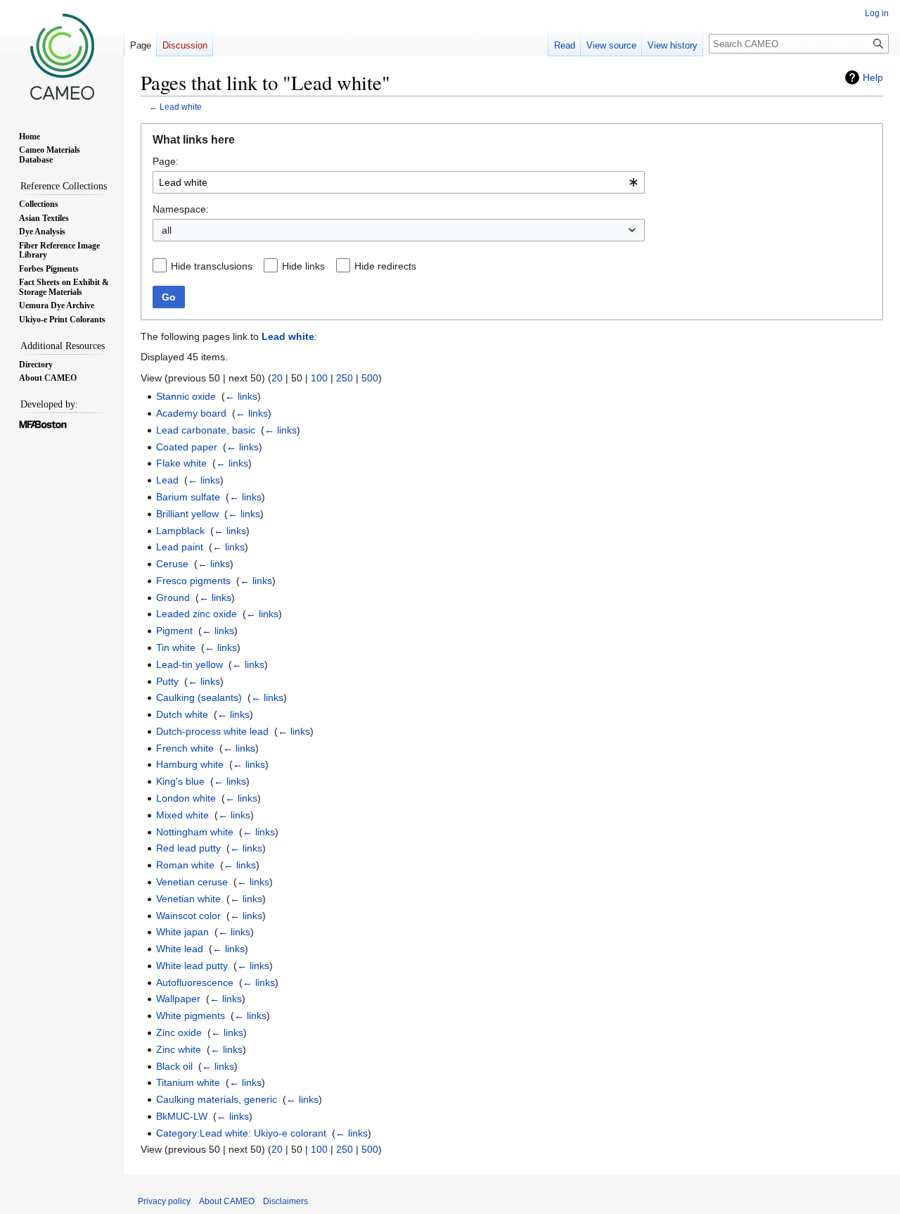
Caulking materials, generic (216, 1099)
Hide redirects (385, 266)
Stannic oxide (186, 396)
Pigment (174, 630)
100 (319, 378)
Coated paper (186, 447)
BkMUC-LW (181, 1116)
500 (369, 378)
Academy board (191, 413)
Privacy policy (164, 1201)
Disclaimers (285, 1201)
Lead (167, 480)
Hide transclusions (211, 266)
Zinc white (178, 1049)
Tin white (175, 647)
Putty (167, 681)
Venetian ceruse (192, 881)
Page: (166, 161)
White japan (182, 931)
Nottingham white (194, 831)
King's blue (180, 781)
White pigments (190, 1015)
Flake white (181, 463)
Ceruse (172, 563)
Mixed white (182, 815)
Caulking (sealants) (199, 697)
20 (277, 378)
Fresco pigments (193, 580)
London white (186, 798)
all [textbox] (167, 230)
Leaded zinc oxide (196, 613)
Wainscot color (188, 915)
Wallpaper (178, 998)
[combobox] (399, 182)
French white (185, 748)
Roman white (185, 865)
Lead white (181, 106)
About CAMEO (227, 1201)
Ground (173, 597)
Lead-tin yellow (189, 664)
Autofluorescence (194, 982)
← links (241, 396)
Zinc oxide (179, 1032)
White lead (179, 948)
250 (344, 378)
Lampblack (180, 530)
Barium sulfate (188, 496)
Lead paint (179, 546)
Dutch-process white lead (212, 731)
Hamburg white (190, 764)
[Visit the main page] (62, 56)
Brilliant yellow (187, 513)
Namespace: (181, 209)
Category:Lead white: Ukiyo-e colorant (241, 1133)
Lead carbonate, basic (205, 430)
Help (873, 77)
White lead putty (192, 965)
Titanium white (188, 1082)
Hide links (303, 266)
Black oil (174, 1066)
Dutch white (182, 714)
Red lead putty (188, 848)
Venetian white (188, 898)
